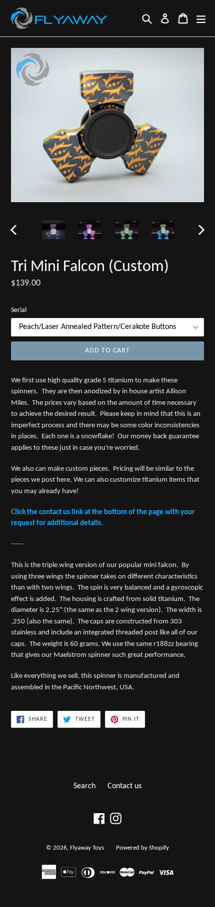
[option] (53, 230)
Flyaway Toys (87, 848)
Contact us (125, 786)
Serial (18, 310)
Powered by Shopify (142, 848)
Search (85, 786)
